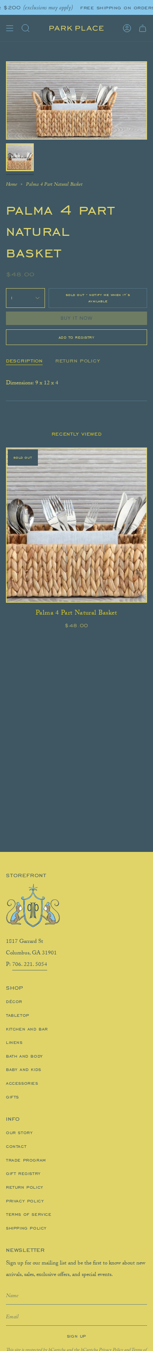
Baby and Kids (23, 1069)
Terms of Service (29, 1214)
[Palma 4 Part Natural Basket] (76, 525)
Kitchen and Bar (27, 1029)
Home (11, 184)
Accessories (22, 1083)
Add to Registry (77, 337)
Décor (14, 1002)
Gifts (12, 1097)
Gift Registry (23, 1173)
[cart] (142, 28)
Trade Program (26, 1160)
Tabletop (17, 1015)
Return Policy (24, 1187)
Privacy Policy (25, 1201)
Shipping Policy (26, 1228)
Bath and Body (24, 1056)
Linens (14, 1042)
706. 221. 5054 (29, 965)
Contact (16, 1146)
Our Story (19, 1133)
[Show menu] (9, 28)
